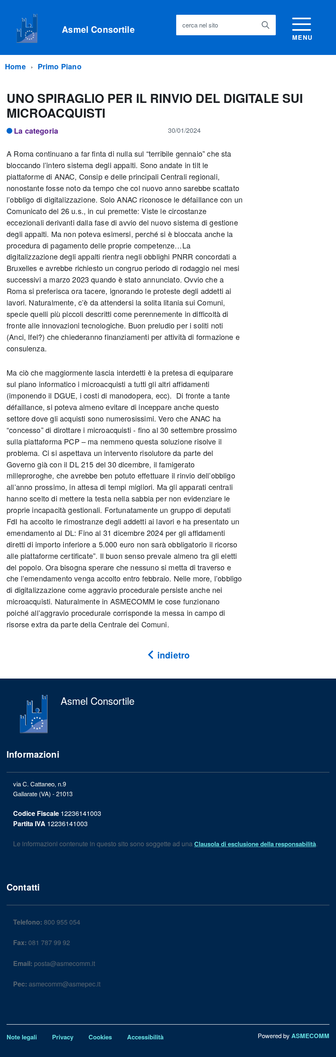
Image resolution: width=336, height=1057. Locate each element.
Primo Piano (60, 66)
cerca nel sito (200, 24)
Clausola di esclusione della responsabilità (255, 843)
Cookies (100, 1036)
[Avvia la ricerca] (265, 25)
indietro (172, 655)
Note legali (22, 1036)
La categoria (36, 130)
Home (15, 66)
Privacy (62, 1036)
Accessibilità (145, 1036)
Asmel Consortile (98, 29)
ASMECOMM (310, 1035)
